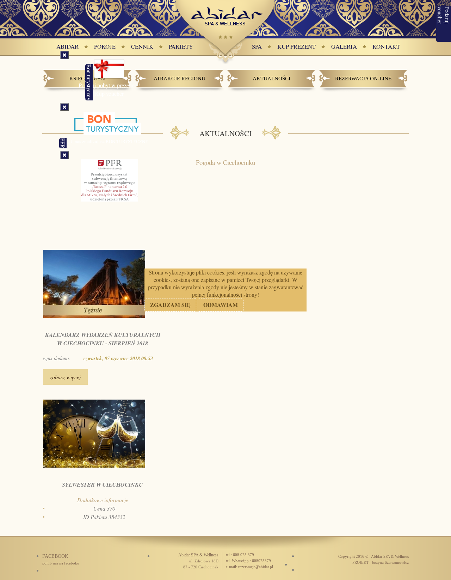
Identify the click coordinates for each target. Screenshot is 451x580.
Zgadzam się (170, 305)
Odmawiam (220, 305)
